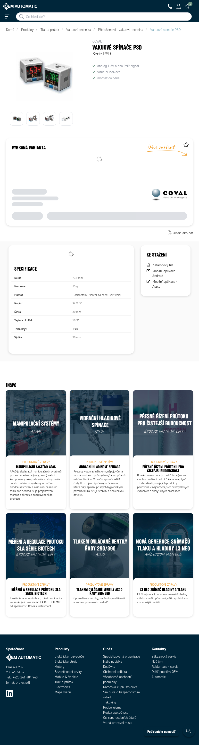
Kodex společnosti (115, 713)
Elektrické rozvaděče (69, 656)
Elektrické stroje (66, 661)
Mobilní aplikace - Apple (164, 284)
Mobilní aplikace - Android (164, 273)
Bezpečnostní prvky (68, 672)
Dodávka (109, 667)
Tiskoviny (109, 702)
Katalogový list (162, 265)
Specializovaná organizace (121, 656)
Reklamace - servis (165, 667)
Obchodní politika (115, 672)
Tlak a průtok (64, 682)
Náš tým (157, 661)
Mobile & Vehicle (66, 677)
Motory (59, 667)
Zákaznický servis (164, 656)
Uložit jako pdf (183, 233)
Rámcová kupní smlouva (120, 687)
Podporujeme (112, 707)
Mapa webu (63, 692)
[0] (187, 6)
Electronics (62, 687)
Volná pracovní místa (117, 723)
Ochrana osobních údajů (119, 718)
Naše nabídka (112, 661)
